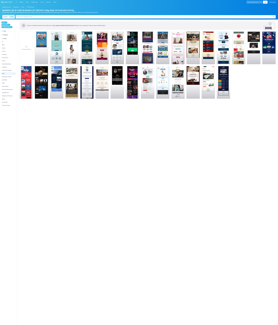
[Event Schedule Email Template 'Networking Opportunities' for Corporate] (223, 82)
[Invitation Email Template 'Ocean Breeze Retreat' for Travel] (178, 82)
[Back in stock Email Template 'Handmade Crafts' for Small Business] (254, 48)
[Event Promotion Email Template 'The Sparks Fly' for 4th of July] (269, 48)
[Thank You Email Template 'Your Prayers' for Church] (193, 82)
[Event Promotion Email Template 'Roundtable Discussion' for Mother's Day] (178, 48)
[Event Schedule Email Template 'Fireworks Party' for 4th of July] (26, 82)
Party (23, 7)
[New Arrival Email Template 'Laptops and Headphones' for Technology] (41, 82)
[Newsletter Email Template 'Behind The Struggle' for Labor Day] (163, 48)
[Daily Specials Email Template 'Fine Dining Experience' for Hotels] (102, 82)
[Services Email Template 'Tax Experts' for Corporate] (147, 82)
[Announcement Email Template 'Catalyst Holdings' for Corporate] (87, 48)
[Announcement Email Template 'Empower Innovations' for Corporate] (56, 48)
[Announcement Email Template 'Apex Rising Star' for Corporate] (87, 82)
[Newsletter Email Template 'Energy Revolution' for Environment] (56, 82)
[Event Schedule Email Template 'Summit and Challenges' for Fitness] (102, 48)
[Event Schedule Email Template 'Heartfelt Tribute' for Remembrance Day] (238, 48)
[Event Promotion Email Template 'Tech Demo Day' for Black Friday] (132, 48)
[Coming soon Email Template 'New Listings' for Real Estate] (72, 82)
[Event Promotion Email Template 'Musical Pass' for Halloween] (132, 82)
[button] (14, 31)
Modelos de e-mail (6, 7)
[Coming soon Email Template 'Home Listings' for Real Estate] (208, 82)
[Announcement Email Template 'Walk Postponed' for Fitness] (41, 48)
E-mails (12, 16)
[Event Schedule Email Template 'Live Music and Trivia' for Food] (208, 48)
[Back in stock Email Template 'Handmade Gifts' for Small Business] (193, 48)
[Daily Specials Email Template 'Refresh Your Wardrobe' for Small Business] (72, 48)
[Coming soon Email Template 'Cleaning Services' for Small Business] (163, 82)
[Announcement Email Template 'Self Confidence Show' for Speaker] (117, 82)
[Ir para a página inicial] (6, 2)
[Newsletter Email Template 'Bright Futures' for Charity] (117, 48)
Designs (6, 16)
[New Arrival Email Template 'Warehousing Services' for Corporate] (147, 48)
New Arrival (16, 7)
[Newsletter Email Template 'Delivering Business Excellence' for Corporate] (223, 48)
